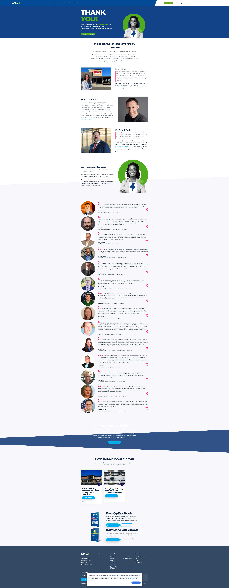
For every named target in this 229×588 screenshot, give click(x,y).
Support (177, 3)
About (75, 3)
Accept (136, 582)
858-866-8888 (85, 562)
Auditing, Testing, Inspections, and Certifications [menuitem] (114, 567)
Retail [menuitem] (111, 560)
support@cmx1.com (86, 560)
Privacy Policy (132, 578)
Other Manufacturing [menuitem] (114, 564)
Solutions (49, 3)
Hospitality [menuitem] (112, 558)
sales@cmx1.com (85, 558)
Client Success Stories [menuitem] (140, 556)
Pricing (70, 3)
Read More (88, 497)
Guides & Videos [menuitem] (138, 560)
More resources (126, 525)
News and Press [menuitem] (138, 562)
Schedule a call (114, 442)
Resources (63, 3)
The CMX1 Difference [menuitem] (127, 558)
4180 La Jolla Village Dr (87, 564)
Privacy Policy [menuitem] (84, 583)
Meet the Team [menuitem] (126, 556)
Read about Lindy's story (121, 87)
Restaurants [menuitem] (112, 556)
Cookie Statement (91, 579)
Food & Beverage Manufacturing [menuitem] (114, 563)
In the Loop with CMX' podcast (122, 146)
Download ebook (113, 525)
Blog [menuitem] (136, 558)
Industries (56, 3)
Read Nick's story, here (86, 119)
